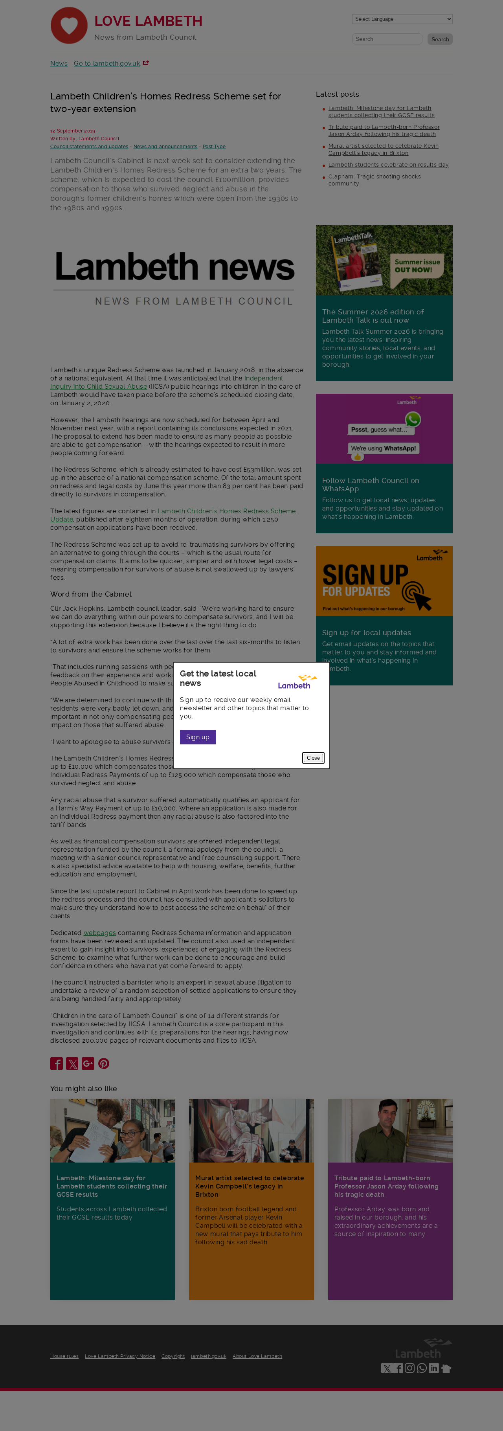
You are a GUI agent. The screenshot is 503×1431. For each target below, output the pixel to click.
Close (313, 758)
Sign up (198, 737)
